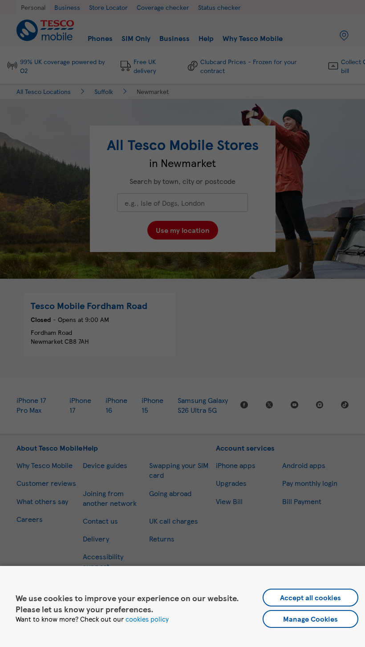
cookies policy (147, 619)
